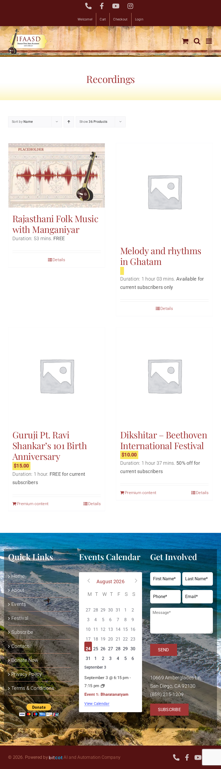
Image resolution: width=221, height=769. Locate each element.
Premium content (33, 503)
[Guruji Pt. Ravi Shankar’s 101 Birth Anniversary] (56, 375)
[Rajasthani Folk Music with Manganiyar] (56, 175)
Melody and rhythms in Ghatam (160, 255)
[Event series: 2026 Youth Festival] (103, 686)
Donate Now (25, 660)
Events (18, 604)
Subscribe (22, 632)
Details (59, 259)
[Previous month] (87, 581)
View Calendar (96, 703)
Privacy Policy (26, 674)
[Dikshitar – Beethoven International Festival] (164, 375)
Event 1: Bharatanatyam (106, 694)
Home (18, 576)
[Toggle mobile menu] (209, 40)
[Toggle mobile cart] (185, 40)
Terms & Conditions (32, 688)
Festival (19, 618)
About (17, 590)
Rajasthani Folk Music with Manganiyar (55, 223)
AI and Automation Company (92, 757)
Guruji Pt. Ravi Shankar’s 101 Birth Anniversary (49, 445)
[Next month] (134, 581)
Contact (20, 646)
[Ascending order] (69, 121)
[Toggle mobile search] (197, 40)
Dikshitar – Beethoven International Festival (163, 440)
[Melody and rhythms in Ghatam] (164, 191)
